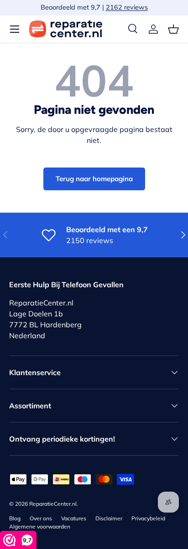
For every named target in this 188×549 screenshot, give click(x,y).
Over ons (41, 518)
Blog (15, 518)
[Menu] (15, 29)
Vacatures (73, 518)
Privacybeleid (148, 518)
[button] (173, 29)
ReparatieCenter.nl (53, 503)
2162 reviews (127, 7)
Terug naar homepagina (94, 178)
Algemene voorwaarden (39, 526)
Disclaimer (108, 518)
